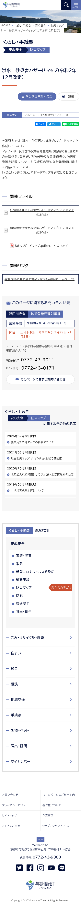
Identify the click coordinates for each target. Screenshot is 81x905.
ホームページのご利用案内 (58, 795)
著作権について (52, 805)
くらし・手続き (23, 25)
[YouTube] (51, 868)
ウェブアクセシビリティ (56, 826)
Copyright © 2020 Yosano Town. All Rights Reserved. (40, 900)
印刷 (71, 96)
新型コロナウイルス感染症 (35, 571)
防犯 (19, 595)
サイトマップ (9, 815)
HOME (5, 25)
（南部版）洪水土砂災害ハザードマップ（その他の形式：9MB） (42, 230)
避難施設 (22, 579)
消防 (19, 563)
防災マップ (57, 25)
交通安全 (22, 603)
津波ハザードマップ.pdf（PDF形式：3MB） (42, 245)
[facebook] (30, 868)
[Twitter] (19, 868)
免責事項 (47, 815)
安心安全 (40, 25)
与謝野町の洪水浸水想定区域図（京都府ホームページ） (40, 279)
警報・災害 (24, 555)
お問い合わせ (10, 795)
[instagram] (40, 868)
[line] (62, 868)
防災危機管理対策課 (39, 96)
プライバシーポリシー (15, 805)
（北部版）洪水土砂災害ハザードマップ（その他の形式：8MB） (42, 212)
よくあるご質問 (11, 826)
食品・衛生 (24, 611)
